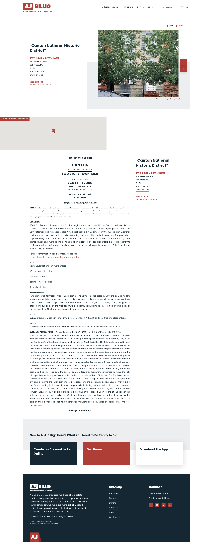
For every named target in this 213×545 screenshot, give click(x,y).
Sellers (112, 498)
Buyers (112, 502)
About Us (113, 507)
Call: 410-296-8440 (158, 493)
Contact (167, 7)
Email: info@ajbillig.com (160, 498)
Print (171, 26)
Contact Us (114, 517)
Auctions (113, 493)
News (111, 512)
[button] (183, 68)
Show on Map (36, 75)
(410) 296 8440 (111, 7)
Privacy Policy (35, 521)
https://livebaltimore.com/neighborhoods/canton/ (55, 257)
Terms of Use (46, 521)
